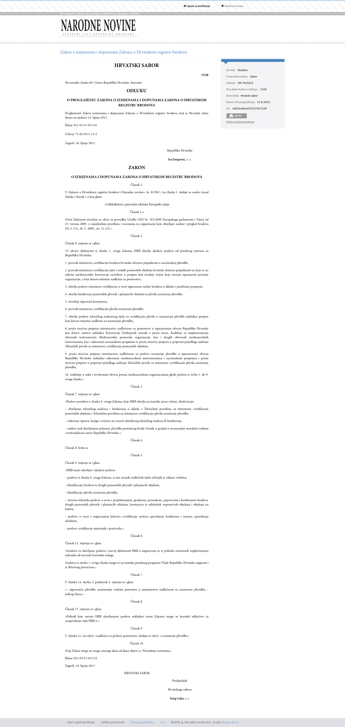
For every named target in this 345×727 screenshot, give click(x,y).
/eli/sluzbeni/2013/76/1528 (249, 108)
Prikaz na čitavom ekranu (240, 122)
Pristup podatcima (142, 722)
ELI (163, 722)
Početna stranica (234, 6)
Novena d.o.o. (230, 722)
